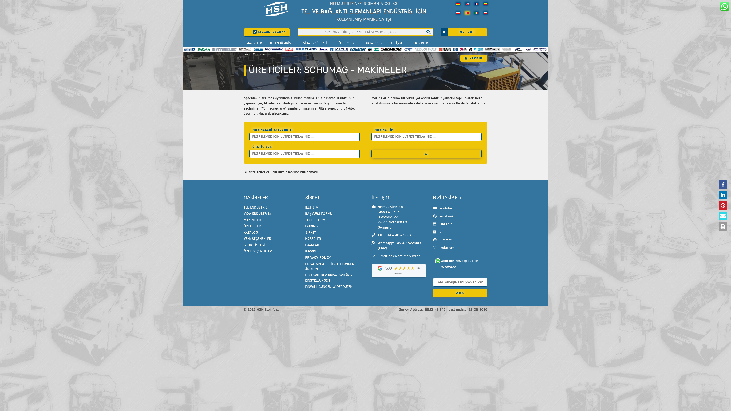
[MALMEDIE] (519, 49)
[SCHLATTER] (358, 49)
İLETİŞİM (396, 43)
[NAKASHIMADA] (341, 49)
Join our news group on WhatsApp (460, 264)
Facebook (446, 216)
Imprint (311, 251)
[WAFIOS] (189, 49)
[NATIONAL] (332, 49)
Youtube (445, 208)
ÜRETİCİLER (346, 43)
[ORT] (408, 49)
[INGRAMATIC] (274, 49)
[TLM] (455, 49)
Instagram (447, 248)
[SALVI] (370, 49)
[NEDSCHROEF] (426, 49)
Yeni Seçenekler (257, 239)
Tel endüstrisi (280, 43)
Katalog (372, 43)
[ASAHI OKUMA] (463, 49)
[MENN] (245, 49)
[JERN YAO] (507, 49)
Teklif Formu (316, 220)
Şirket (310, 232)
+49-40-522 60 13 (271, 32)
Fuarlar (312, 245)
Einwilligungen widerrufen (329, 287)
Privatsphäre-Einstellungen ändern (329, 266)
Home (247, 54)
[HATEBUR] (224, 49)
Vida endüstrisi (315, 43)
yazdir (476, 58)
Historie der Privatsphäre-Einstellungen (328, 277)
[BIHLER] (258, 49)
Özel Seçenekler (258, 251)
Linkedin (445, 224)
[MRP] (470, 49)
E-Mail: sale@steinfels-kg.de (399, 256)
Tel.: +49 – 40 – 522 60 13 (398, 235)
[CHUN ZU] (445, 49)
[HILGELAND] (306, 49)
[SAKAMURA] (391, 49)
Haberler (421, 43)
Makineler (254, 43)
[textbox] (305, 136)
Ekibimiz (311, 226)
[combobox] (304, 137)
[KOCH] (528, 49)
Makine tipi (384, 129)
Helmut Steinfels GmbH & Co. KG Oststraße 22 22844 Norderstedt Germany (392, 217)
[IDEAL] (323, 49)
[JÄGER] (540, 49)
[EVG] (289, 49)
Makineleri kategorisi (272, 129)
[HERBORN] (492, 49)
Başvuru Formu (318, 214)
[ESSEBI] (479, 49)
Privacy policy (318, 258)
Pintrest (445, 240)
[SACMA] (203, 49)
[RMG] (376, 49)
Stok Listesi (254, 245)
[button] (723, 184)
